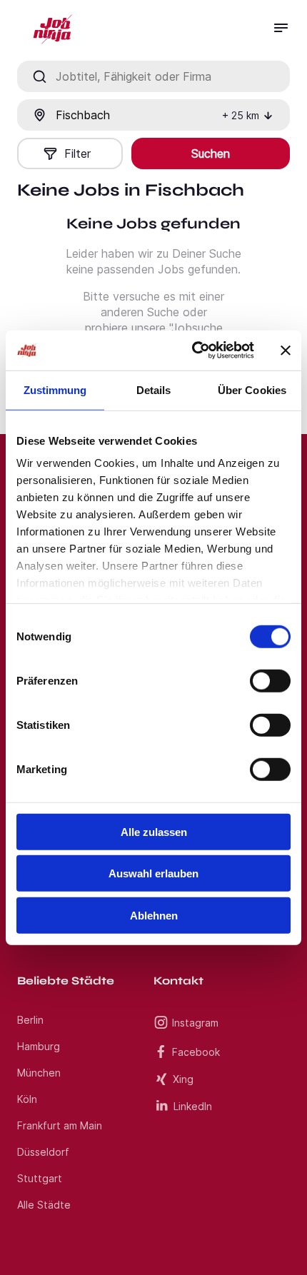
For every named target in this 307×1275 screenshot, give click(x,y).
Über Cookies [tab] (252, 389)
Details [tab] (153, 389)
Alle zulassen (154, 831)
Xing (183, 1079)
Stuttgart (39, 1178)
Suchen (210, 153)
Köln (27, 1099)
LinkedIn (192, 1106)
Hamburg (38, 1046)
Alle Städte (44, 1205)
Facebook (196, 1052)
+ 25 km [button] (240, 115)
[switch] (270, 680)
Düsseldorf (43, 1152)
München (39, 1073)
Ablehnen (154, 915)
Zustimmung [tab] (55, 389)
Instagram (195, 1023)
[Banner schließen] (286, 351)
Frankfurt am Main (59, 1125)
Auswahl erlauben (153, 873)
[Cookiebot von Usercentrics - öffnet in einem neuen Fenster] (193, 350)
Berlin (30, 1020)
